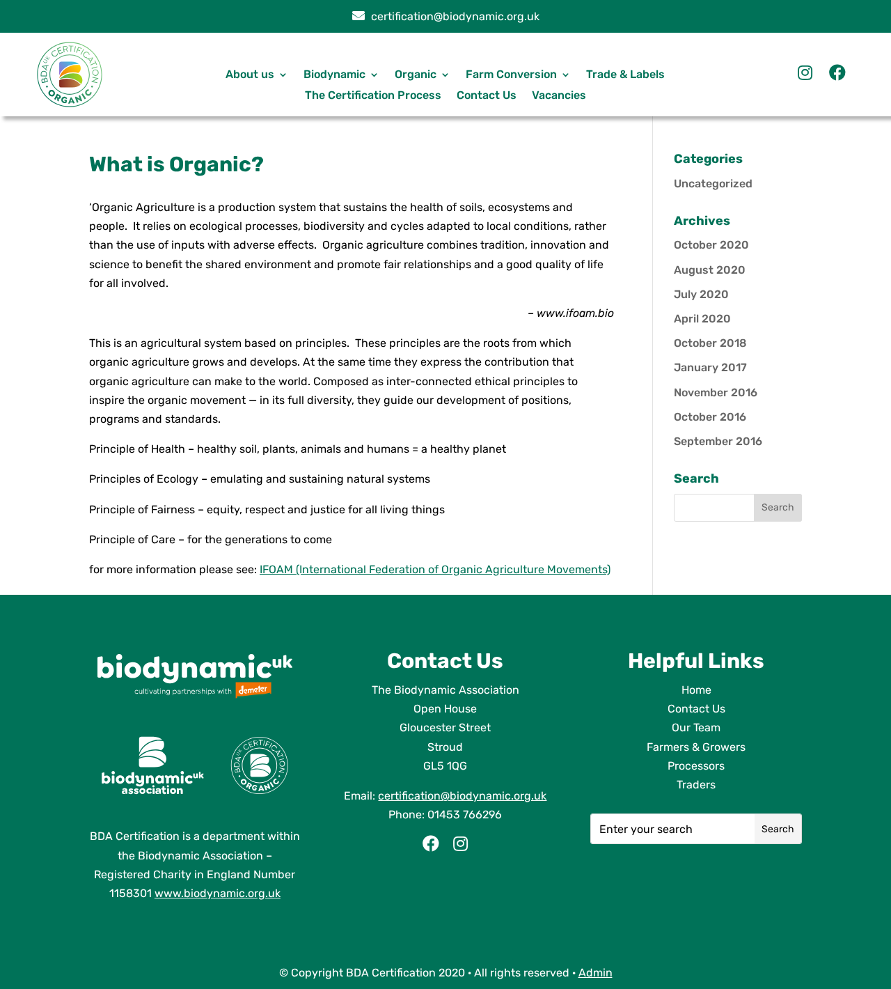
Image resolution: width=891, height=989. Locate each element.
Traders (696, 784)
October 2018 (710, 343)
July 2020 (701, 294)
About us (250, 75)
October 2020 (711, 244)
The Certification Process (373, 96)
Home (696, 689)
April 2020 (702, 318)
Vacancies (559, 96)
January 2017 (710, 367)
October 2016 (710, 416)
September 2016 (718, 441)
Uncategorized (713, 183)
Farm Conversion (511, 75)
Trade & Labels (625, 75)
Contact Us (487, 96)
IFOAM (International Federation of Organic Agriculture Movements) (435, 569)
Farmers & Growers (696, 747)
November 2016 (715, 392)
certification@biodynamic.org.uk (453, 16)
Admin (595, 972)
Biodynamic (334, 75)
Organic (415, 75)
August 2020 (710, 270)
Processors (696, 765)
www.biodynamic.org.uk (218, 893)
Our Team (696, 727)
